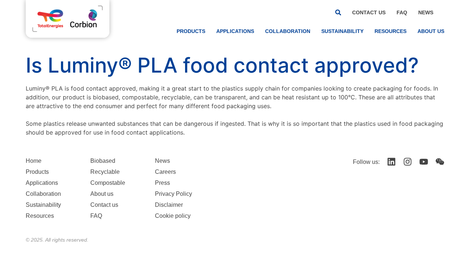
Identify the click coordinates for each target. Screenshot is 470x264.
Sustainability (342, 31)
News (425, 12)
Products (191, 31)
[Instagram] (407, 161)
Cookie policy (173, 216)
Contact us (369, 12)
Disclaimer (169, 205)
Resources (390, 31)
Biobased (102, 161)
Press (162, 183)
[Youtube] (423, 161)
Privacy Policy (173, 194)
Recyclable (105, 172)
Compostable (107, 183)
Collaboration (287, 31)
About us (430, 31)
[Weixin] (439, 161)
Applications (235, 31)
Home (33, 161)
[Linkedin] (391, 161)
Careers (165, 172)
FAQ (402, 12)
